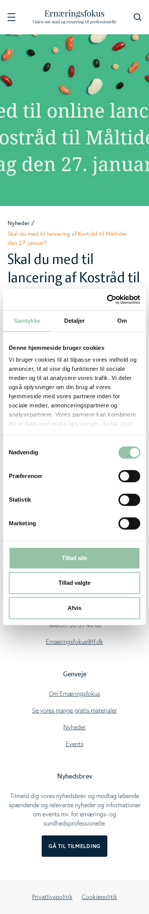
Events (74, 744)
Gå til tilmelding (74, 846)
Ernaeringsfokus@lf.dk (74, 641)
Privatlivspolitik (52, 897)
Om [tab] (122, 320)
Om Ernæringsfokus (74, 693)
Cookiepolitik (99, 897)
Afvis (74, 608)
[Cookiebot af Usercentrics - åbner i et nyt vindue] (107, 299)
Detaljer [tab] (74, 320)
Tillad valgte (74, 582)
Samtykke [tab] (27, 320)
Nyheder (18, 223)
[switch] (129, 476)
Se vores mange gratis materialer (74, 710)
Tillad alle (74, 558)
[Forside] (74, 17)
